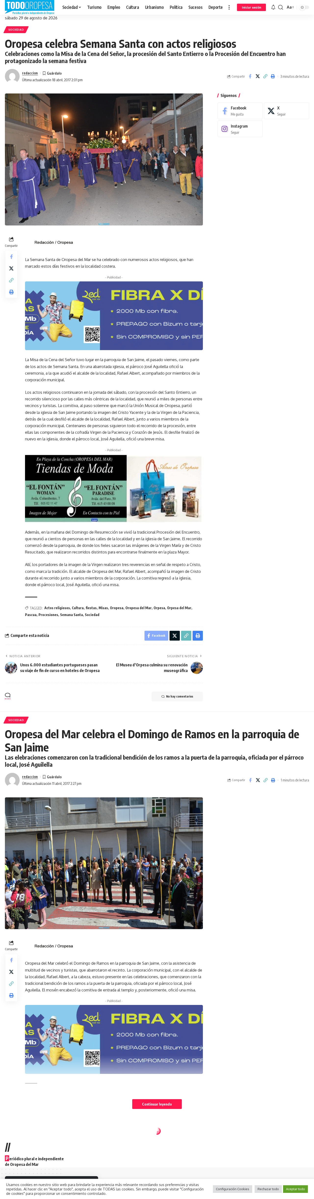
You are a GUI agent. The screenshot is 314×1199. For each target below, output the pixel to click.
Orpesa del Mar (179, 608)
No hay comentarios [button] (179, 696)
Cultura (78, 608)
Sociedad (16, 29)
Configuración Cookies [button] (232, 1189)
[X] (286, 110)
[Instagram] (240, 128)
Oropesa (116, 608)
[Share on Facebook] (250, 76)
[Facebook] (240, 110)
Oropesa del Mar (138, 608)
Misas (103, 608)
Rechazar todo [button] (268, 1189)
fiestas (91, 608)
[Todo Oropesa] (29, 7)
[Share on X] (257, 76)
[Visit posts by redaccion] (12, 76)
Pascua (31, 615)
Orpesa (159, 608)
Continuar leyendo (157, 1104)
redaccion (30, 73)
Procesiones (48, 615)
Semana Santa (71, 615)
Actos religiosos (57, 608)
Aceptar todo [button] (295, 1189)
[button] (229, 7)
